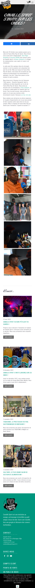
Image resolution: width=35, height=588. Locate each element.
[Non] (33, 581)
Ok (17, 586)
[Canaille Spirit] (6, 4)
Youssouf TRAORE (15, 57)
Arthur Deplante (25, 88)
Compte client (9, 563)
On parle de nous (11, 572)
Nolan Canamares (20, 59)
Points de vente (10, 567)
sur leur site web (26, 95)
